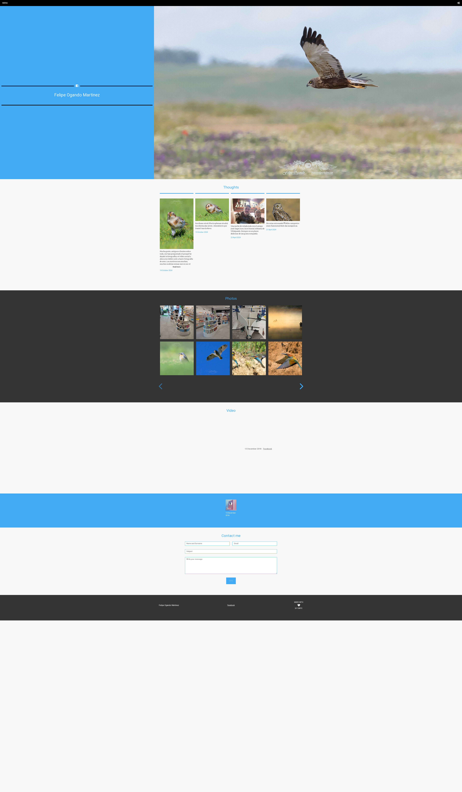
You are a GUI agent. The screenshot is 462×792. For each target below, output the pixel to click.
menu (5, 3)
